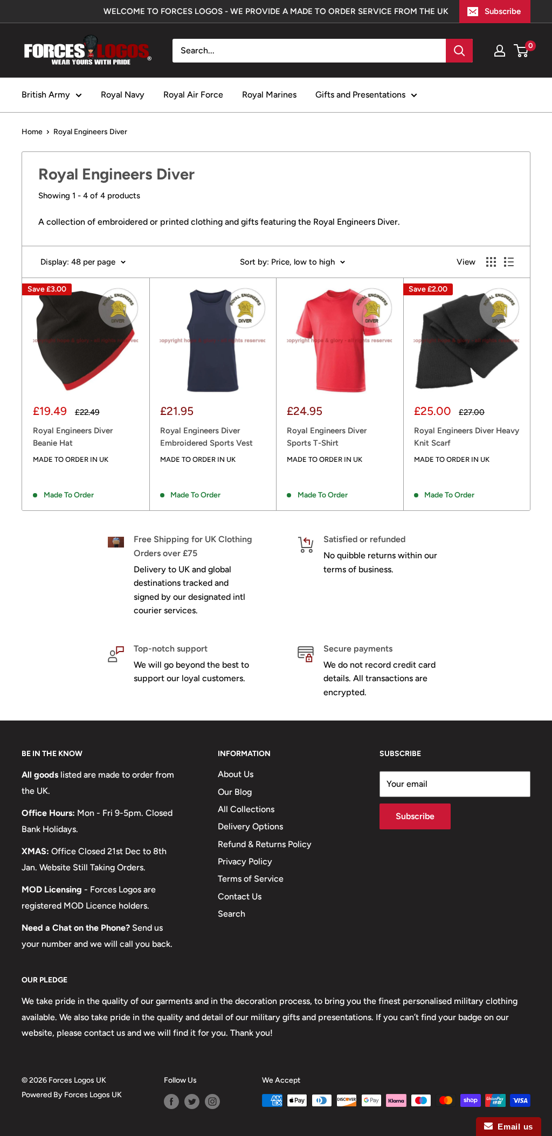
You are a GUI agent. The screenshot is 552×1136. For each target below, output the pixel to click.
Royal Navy (122, 94)
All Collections (246, 809)
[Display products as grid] (491, 262)
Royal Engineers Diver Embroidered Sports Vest (206, 437)
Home (32, 131)
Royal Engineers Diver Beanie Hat (73, 437)
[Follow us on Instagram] (212, 1101)
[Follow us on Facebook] (171, 1101)
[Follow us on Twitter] (191, 1101)
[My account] (499, 51)
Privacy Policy (245, 861)
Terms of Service (251, 879)
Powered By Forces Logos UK (72, 1094)
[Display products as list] (509, 262)
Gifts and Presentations (360, 94)
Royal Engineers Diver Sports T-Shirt (327, 437)
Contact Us (239, 896)
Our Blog (235, 792)
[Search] (459, 51)
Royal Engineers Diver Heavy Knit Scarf (466, 437)
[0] (521, 50)
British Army (46, 94)
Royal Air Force (193, 94)
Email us (513, 1126)
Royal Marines (269, 94)
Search (231, 914)
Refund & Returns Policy (265, 844)
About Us (235, 774)
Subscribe (503, 11)
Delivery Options (250, 826)
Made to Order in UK (70, 459)
